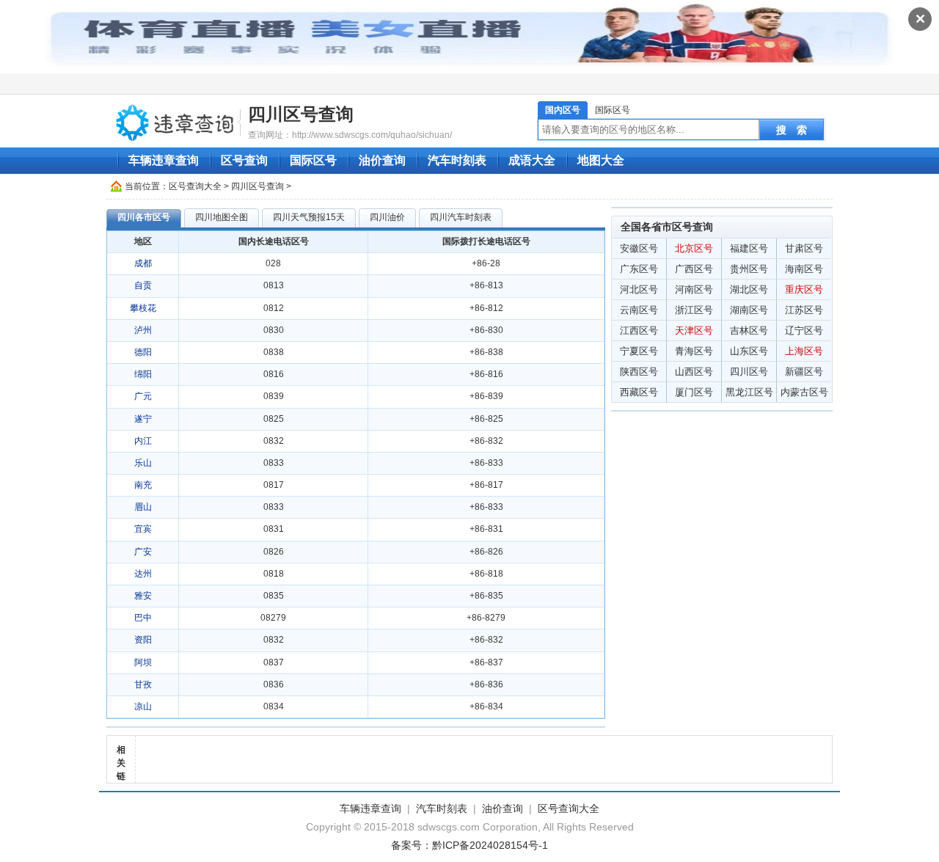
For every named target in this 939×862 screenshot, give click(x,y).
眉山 (143, 507)
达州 (143, 574)
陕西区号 (639, 371)
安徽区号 (639, 248)
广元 (143, 396)
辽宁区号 (804, 330)
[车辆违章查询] (175, 122)
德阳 (143, 352)
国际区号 (612, 110)
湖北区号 (749, 289)
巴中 (143, 618)
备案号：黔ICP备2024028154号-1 (469, 845)
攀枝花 (143, 308)
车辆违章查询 (163, 160)
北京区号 (694, 248)
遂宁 (143, 419)
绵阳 (143, 374)
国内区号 (562, 110)
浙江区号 (694, 309)
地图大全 (600, 160)
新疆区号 (804, 371)
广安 (143, 552)
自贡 (143, 285)
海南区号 (804, 268)
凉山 (143, 706)
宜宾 (143, 529)
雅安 (143, 596)
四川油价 (387, 217)
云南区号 (639, 309)
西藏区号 (639, 392)
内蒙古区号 (804, 392)
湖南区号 (749, 309)
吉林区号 (749, 330)
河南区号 (694, 289)
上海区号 (804, 351)
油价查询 (382, 160)
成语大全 (531, 160)
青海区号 (694, 351)
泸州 (143, 330)
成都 (143, 263)
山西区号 (694, 371)
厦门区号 (694, 392)
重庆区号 (804, 289)
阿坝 (143, 662)
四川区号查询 (301, 114)
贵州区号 (749, 268)
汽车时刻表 (457, 160)
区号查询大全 (195, 186)
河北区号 (639, 289)
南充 (143, 485)
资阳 (143, 640)
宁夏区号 (639, 351)
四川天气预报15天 (309, 217)
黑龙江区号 (749, 392)
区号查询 (244, 160)
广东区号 (639, 268)
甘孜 (143, 684)
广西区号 (694, 268)
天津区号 (694, 330)
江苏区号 (804, 309)
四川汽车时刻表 (461, 217)
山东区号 (749, 351)
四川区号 (749, 371)
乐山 (143, 463)
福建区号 (749, 248)
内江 (143, 441)
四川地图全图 (221, 217)
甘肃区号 (804, 248)
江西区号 (639, 330)
